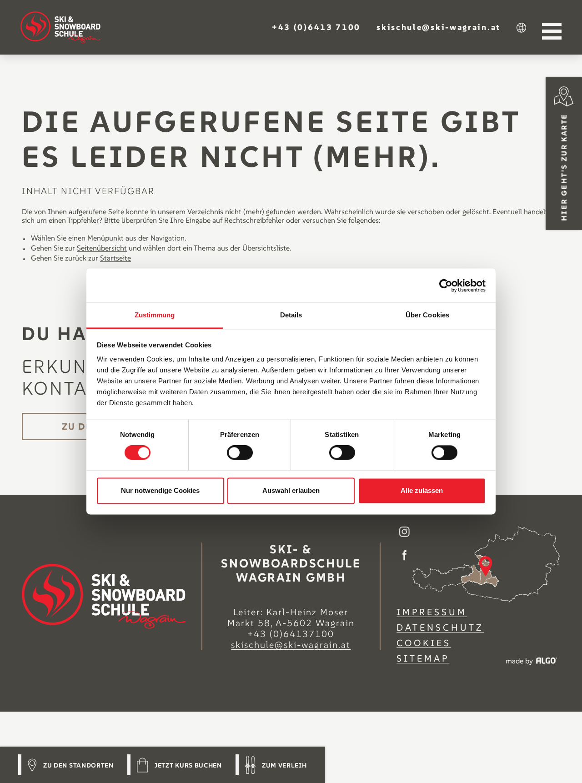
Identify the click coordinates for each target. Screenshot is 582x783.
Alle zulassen (422, 490)
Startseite (115, 257)
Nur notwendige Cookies (160, 490)
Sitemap (422, 658)
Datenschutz (440, 627)
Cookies (423, 643)
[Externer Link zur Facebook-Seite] (404, 556)
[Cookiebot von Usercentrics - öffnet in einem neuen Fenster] (446, 285)
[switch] (240, 453)
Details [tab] (291, 315)
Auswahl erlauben (291, 490)
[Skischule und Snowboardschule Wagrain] (60, 27)
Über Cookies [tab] (427, 315)
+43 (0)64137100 (290, 634)
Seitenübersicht (102, 247)
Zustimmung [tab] (155, 315)
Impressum (431, 612)
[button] (316, 27)
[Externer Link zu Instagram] (404, 533)
